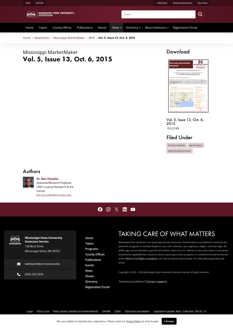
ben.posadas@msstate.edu (54, 195)
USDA (117, 311)
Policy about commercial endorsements (75, 311)
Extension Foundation (137, 311)
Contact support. (157, 281)
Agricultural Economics (179, 150)
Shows (89, 276)
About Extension (155, 27)
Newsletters (42, 38)
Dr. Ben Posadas (48, 179)
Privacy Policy (133, 321)
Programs (91, 249)
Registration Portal (185, 27)
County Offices (62, 27)
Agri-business (195, 145)
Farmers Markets (176, 145)
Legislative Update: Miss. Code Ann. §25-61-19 (180, 311)
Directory (132, 27)
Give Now (202, 2)
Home (29, 27)
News (115, 27)
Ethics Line (43, 311)
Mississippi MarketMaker (69, 38)
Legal (30, 311)
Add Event (162, 2)
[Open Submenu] (121, 28)
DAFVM (39, 2)
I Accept (169, 321)
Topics (43, 27)
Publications (85, 27)
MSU (28, 2)
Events (102, 27)
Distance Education (182, 2)
